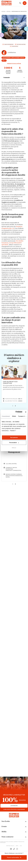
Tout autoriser (14, 437)
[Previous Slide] (13, 406)
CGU (21, 845)
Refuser (14, 447)
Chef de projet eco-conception (10, 382)
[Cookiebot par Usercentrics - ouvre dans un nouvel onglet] (16, 412)
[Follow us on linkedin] (11, 849)
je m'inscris (14, 805)
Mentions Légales (10, 845)
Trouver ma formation (13, 857)
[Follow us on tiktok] (14, 849)
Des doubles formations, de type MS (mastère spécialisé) (12, 242)
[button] (14, 821)
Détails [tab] (14, 416)
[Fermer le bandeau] (25, 411)
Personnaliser (13, 442)
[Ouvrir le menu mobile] (24, 3)
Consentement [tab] (6, 416)
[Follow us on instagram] (17, 849)
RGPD (17, 845)
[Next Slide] (15, 406)
